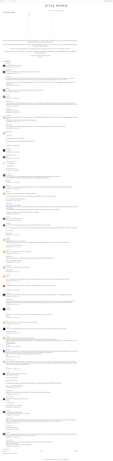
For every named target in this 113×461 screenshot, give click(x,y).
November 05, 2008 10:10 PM (13, 324)
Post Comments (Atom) (12, 453)
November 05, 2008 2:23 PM (13, 290)
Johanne (7, 265)
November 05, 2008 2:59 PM (13, 296)
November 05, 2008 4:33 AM (13, 91)
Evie (7, 216)
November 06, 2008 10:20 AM (13, 394)
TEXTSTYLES (8, 396)
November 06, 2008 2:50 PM (13, 407)
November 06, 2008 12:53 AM (13, 356)
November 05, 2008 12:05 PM (13, 234)
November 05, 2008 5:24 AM (13, 112)
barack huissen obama (9, 12)
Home (40, 451)
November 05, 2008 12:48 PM (13, 253)
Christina (7, 115)
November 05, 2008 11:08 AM (13, 220)
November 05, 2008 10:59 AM (13, 213)
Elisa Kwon (8, 131)
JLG (6, 336)
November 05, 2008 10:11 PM (13, 333)
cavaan (7, 76)
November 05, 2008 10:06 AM (13, 200)
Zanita (7, 349)
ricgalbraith (8, 70)
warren (7, 191)
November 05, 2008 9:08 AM (13, 145)
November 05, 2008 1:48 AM (13, 67)
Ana (6, 88)
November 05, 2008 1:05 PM (13, 262)
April (7, 283)
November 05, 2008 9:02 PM (13, 317)
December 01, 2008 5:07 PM (13, 446)
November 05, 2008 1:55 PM (13, 280)
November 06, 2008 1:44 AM (13, 368)
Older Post (76, 451)
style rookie (56, 5)
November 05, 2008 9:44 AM (13, 170)
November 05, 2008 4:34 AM (13, 106)
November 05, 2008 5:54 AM (13, 121)
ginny (7, 274)
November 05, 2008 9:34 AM (13, 152)
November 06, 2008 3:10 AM (13, 387)
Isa (6, 326)
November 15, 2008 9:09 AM (13, 429)
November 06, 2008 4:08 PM (13, 415)
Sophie (7, 292)
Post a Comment (6, 449)
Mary (7, 307)
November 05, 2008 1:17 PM (13, 271)
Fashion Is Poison (9, 359)
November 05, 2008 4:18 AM (13, 85)
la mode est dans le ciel (10, 161)
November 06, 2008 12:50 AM (13, 346)
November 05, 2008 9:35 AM (13, 158)
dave (7, 63)
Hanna (7, 185)
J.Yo (7, 371)
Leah (7, 148)
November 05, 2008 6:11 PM (13, 304)
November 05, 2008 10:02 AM (13, 188)
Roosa (7, 237)
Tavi (6, 410)
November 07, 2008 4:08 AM (13, 422)
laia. (6, 173)
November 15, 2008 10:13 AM (13, 437)
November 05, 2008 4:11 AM (13, 73)
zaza (7, 249)
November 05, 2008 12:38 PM (13, 246)
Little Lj (7, 223)
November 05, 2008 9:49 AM (13, 182)
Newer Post (5, 451)
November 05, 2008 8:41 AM (13, 128)
